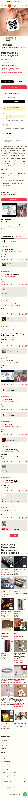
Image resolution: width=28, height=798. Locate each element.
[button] (4, 63)
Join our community (6, 742)
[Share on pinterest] (26, 259)
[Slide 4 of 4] (20, 38)
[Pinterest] (19, 794)
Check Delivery (14, 101)
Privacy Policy (4, 764)
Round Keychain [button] (11, 390)
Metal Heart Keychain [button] (12, 320)
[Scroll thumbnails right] (25, 210)
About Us (3, 756)
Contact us (4, 745)
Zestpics (11, 787)
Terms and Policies (14, 791)
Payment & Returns (6, 761)
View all (25, 553)
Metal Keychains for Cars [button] (13, 351)
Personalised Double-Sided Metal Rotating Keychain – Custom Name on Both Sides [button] (11, 529)
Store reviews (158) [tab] (20, 236)
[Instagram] (11, 794)
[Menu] (2, 5)
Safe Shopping (5, 758)
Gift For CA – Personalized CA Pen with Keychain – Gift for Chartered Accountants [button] (10, 295)
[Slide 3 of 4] (16, 38)
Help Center (4, 740)
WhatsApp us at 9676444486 (14, 1)
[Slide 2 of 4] (12, 38)
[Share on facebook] (20, 259)
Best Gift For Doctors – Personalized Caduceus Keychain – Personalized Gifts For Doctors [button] (11, 501)
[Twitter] (17, 794)
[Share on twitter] (23, 259)
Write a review (14, 199)
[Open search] (3, 241)
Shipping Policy (5, 769)
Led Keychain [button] (10, 265)
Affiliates (3, 748)
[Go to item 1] (9, 210)
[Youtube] (14, 794)
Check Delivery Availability (12, 93)
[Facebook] (8, 794)
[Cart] (26, 5)
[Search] (5, 5)
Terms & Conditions (6, 766)
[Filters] (6, 241)
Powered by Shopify (17, 787)
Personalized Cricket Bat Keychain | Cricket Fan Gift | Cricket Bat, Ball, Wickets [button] (11, 472)
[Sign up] (24, 781)
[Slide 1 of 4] (8, 38)
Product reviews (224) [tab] (7, 236)
